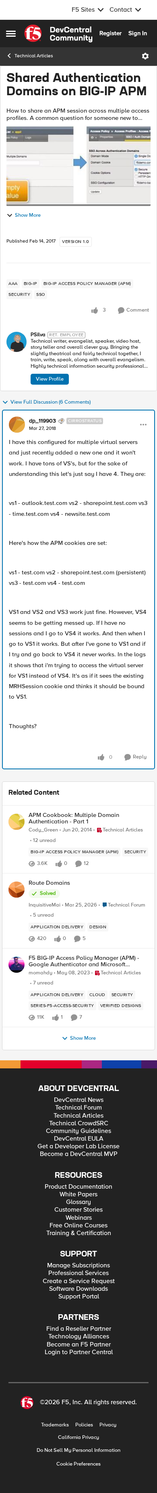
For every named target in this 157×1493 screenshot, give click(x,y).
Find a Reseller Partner (78, 1329)
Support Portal (78, 1296)
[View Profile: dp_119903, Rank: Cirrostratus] (17, 425)
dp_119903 (42, 421)
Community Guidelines (78, 1131)
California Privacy (78, 1437)
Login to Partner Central (79, 1352)
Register (110, 33)
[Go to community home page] (58, 33)
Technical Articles (33, 56)
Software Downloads (78, 1289)
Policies (84, 1425)
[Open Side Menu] (11, 33)
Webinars (79, 1218)
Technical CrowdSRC (78, 1123)
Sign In (137, 33)
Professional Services (78, 1273)
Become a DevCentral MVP (79, 1154)
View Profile (50, 379)
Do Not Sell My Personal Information (78, 1450)
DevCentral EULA (78, 1139)
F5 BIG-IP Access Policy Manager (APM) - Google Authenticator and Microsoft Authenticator (84, 961)
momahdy (40, 973)
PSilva (38, 335)
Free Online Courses (78, 1225)
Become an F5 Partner (79, 1345)
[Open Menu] (145, 56)
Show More (28, 215)
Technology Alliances (78, 1336)
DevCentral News (78, 1100)
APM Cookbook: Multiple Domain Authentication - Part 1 (74, 818)
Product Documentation (78, 1187)
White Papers (78, 1194)
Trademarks (55, 1425)
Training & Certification (78, 1233)
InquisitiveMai (44, 905)
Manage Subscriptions (78, 1265)
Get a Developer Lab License (78, 1146)
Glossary (78, 1202)
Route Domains (49, 882)
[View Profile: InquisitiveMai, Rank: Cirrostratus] (16, 890)
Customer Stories (78, 1210)
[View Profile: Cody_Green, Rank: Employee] (16, 822)
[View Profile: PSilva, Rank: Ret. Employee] (16, 342)
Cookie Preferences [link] (78, 1464)
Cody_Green (43, 830)
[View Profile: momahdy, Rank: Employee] (16, 965)
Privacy (107, 1425)
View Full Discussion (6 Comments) (50, 402)
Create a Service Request (79, 1281)
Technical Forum (78, 1108)
